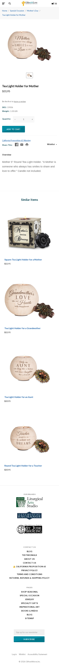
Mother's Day (32, 11)
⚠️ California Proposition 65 (29, 566)
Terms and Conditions (29, 574)
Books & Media (29, 611)
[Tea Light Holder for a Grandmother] (29, 300)
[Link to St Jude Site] (29, 534)
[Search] (10, 3)
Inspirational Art (29, 607)
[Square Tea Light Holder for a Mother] (29, 231)
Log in (14, 654)
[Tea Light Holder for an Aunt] (29, 369)
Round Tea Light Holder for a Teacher (23, 465)
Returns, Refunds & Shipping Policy (29, 578)
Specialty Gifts (29, 603)
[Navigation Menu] (3, 3)
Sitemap (29, 618)
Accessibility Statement (37, 654)
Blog (29, 551)
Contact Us (29, 563)
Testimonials (29, 555)
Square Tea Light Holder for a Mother (23, 259)
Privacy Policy (29, 570)
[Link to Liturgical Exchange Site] (29, 521)
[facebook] (16, 144)
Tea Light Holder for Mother (13, 15)
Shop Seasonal (29, 592)
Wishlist (51, 144)
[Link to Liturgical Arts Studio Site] (29, 506)
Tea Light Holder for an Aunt (18, 397)
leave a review (20, 101)
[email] (21, 144)
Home (4, 11)
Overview (6, 154)
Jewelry (29, 599)
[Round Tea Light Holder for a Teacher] (29, 438)
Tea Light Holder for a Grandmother (22, 328)
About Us (29, 559)
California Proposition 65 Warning (16, 140)
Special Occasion (17, 11)
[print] (27, 144)
